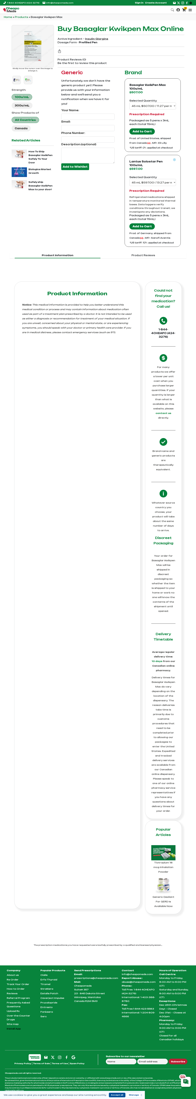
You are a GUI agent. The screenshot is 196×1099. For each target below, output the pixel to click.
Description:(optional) (78, 144)
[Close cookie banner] (141, 1095)
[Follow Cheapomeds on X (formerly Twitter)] (53, 1057)
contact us (163, 413)
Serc (43, 1016)
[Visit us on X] (178, 3)
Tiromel (45, 984)
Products (22, 17)
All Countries (25, 119)
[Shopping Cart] (184, 9)
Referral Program (18, 998)
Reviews (12, 993)
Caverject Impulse (52, 998)
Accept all (117, 1095)
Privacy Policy (22, 1063)
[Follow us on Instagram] (182, 3)
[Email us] (174, 3)
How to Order (16, 988)
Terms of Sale (41, 1063)
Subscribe (178, 1061)
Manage (134, 1095)
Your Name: (70, 110)
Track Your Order (18, 984)
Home (8, 17)
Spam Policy (77, 1063)
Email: (66, 121)
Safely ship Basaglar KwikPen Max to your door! (40, 186)
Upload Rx (13, 1011)
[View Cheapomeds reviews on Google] (73, 1057)
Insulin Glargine (96, 38)
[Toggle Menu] (190, 10)
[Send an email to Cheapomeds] (46, 1057)
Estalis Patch (49, 993)
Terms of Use (60, 1063)
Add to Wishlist (75, 166)
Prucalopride (48, 1002)
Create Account (156, 3)
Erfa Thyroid (48, 979)
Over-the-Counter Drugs (18, 1017)
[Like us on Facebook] (186, 3)
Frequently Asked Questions (18, 1004)
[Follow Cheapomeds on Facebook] (66, 1057)
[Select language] (191, 3)
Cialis (43, 975)
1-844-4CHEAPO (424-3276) (163, 333)
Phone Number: (73, 133)
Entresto (46, 1007)
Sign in (139, 3)
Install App (14, 1028)
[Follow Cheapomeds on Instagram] (60, 1057)
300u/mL (22, 105)
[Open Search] (172, 9)
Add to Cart (142, 131)
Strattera (46, 988)
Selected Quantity (143, 100)
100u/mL (22, 97)
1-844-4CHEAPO (23, 3)
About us (13, 975)
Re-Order (13, 979)
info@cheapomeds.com (59, 3)
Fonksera (46, 1011)
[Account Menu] (178, 9)
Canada (21, 128)
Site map (13, 1024)
